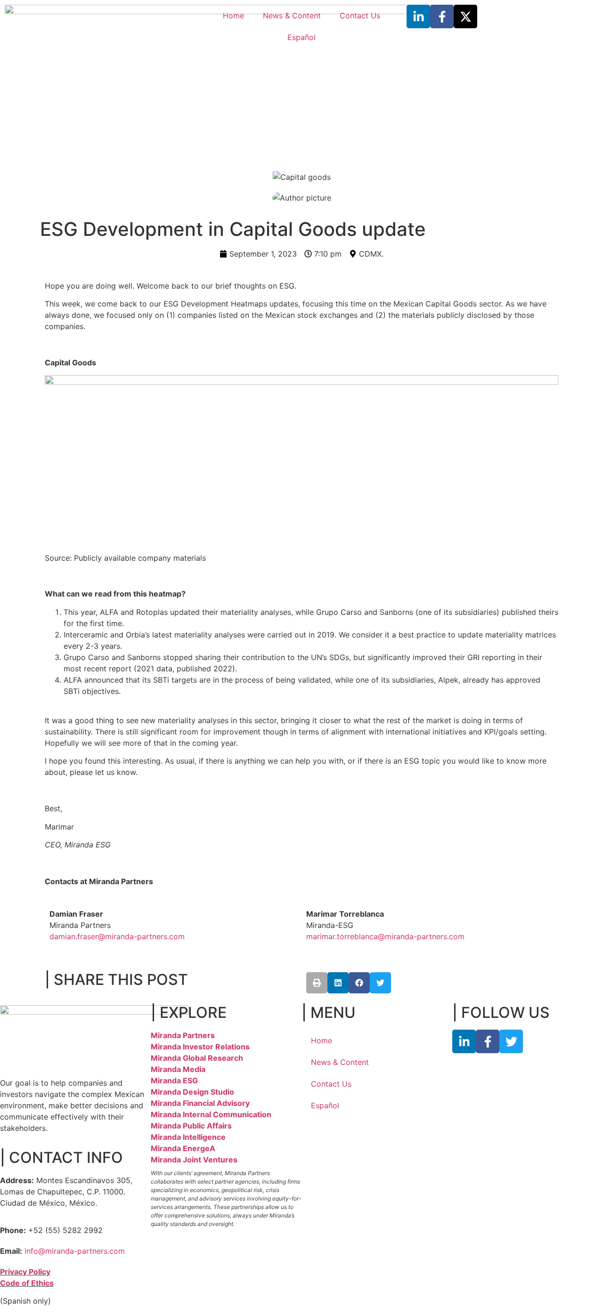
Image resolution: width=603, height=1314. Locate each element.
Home (233, 15)
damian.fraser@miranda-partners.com (117, 936)
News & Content (292, 15)
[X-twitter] (465, 16)
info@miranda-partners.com (74, 1251)
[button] (316, 982)
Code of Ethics (27, 1283)
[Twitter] (511, 1041)
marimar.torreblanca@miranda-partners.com (385, 936)
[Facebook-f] (442, 16)
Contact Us (360, 15)
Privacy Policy (25, 1271)
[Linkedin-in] (418, 16)
